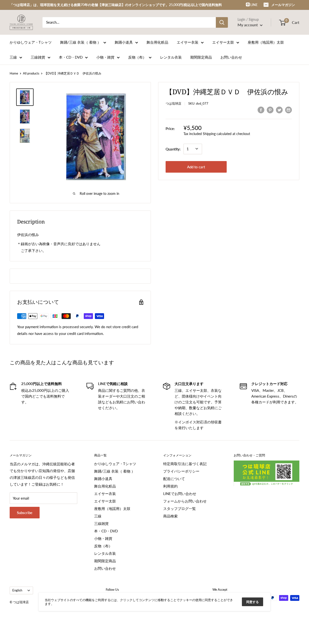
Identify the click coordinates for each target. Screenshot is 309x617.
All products (31, 73)
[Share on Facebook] (261, 109)
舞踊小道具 (124, 42)
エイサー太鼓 (223, 42)
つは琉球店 (173, 103)
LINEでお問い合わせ (179, 493)
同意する (252, 602)
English (17, 590)
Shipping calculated (217, 133)
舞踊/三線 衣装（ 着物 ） (80, 42)
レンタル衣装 (171, 57)
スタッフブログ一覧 (179, 508)
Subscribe (24, 512)
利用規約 (170, 486)
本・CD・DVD (71, 57)
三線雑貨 (38, 57)
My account (248, 24)
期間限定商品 (201, 57)
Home (14, 73)
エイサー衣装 (187, 42)
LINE (254, 5)
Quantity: (173, 149)
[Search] (222, 22)
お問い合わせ (231, 57)
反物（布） (137, 57)
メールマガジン (283, 5)
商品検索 (170, 516)
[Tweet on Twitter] (279, 109)
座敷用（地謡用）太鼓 (266, 42)
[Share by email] (288, 109)
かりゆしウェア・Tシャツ (31, 42)
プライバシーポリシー (181, 471)
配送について (174, 478)
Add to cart (196, 166)
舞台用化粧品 (157, 42)
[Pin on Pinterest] (270, 109)
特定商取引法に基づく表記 (185, 463)
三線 (13, 57)
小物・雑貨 (105, 57)
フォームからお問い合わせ (185, 501)
